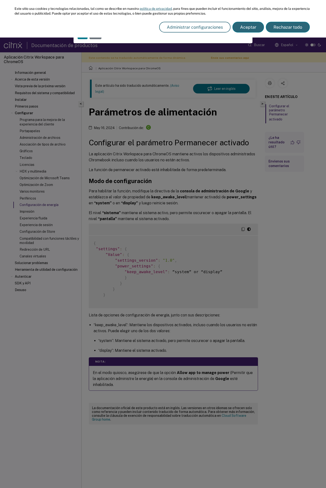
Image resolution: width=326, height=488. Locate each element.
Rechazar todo (287, 27)
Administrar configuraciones (195, 27)
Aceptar (248, 27)
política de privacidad (156, 9)
